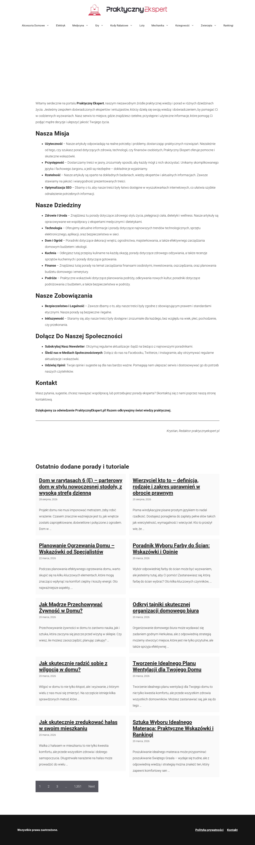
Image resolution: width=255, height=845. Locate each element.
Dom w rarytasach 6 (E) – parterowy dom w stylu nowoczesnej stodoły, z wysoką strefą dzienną (80, 486)
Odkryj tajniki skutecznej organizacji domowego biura (166, 607)
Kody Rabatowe (119, 25)
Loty (141, 25)
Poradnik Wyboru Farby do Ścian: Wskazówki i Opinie (171, 548)
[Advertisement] (127, 56)
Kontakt (232, 830)
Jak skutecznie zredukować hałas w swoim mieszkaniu (78, 725)
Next (91, 786)
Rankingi (228, 25)
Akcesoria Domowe (33, 25)
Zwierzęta (206, 25)
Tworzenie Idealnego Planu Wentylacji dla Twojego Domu (167, 666)
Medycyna (78, 25)
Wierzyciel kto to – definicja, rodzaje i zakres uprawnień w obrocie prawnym (166, 486)
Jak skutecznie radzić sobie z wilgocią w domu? (73, 666)
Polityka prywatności (209, 830)
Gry (97, 25)
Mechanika (157, 25)
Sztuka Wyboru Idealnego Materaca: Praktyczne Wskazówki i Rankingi (173, 728)
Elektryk (60, 25)
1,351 (78, 786)
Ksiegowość (182, 25)
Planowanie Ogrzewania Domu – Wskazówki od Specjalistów (76, 548)
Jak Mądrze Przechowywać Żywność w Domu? (71, 607)
